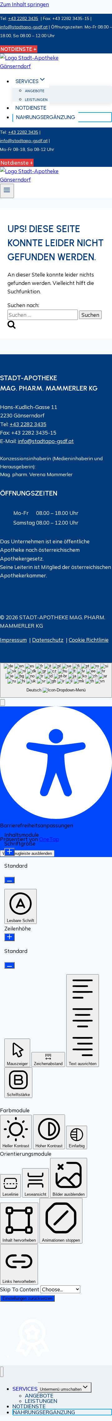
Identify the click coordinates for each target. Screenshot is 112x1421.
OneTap (49, 839)
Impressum (13, 639)
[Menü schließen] (1, 1372)
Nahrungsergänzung (45, 117)
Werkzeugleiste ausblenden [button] (27, 853)
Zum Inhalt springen (24, 4)
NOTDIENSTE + (19, 49)
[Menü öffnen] (7, 191)
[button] (2, 702)
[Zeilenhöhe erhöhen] (9, 937)
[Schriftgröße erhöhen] (9, 852)
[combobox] (56, 680)
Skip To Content (20, 1289)
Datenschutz (47, 639)
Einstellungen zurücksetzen (27, 1298)
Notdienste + (17, 162)
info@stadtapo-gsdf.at (24, 27)
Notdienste (31, 108)
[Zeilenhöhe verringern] (9, 965)
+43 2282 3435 (23, 18)
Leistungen (36, 99)
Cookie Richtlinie (89, 639)
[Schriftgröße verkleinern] (9, 880)
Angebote (34, 91)
